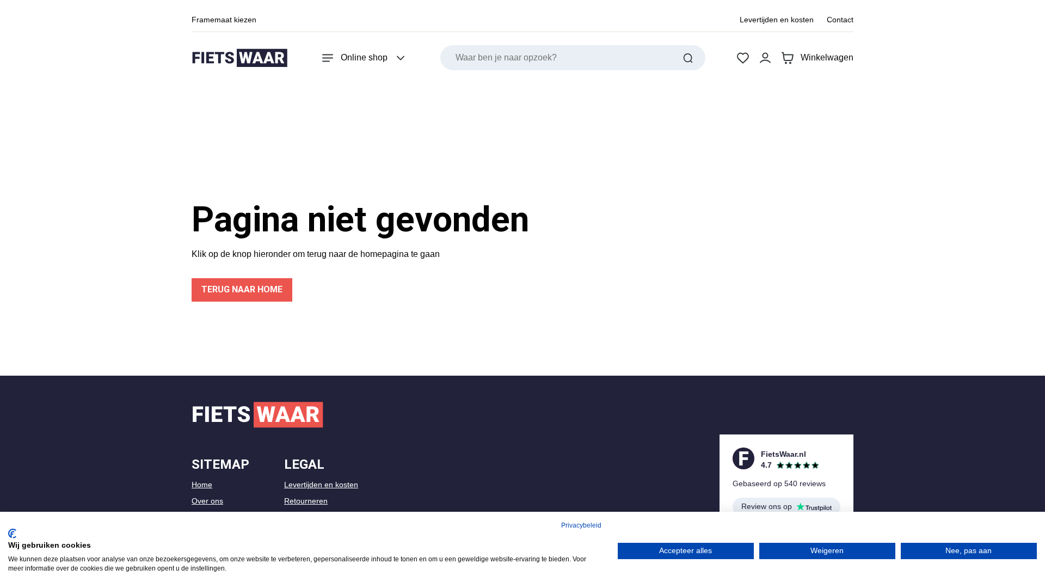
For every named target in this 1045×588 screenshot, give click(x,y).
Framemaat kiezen (224, 19)
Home (202, 484)
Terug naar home (241, 289)
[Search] (688, 57)
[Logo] (239, 58)
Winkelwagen (827, 57)
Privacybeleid (581, 525)
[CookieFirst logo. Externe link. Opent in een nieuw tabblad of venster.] (12, 533)
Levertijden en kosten (777, 19)
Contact (840, 19)
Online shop (364, 57)
